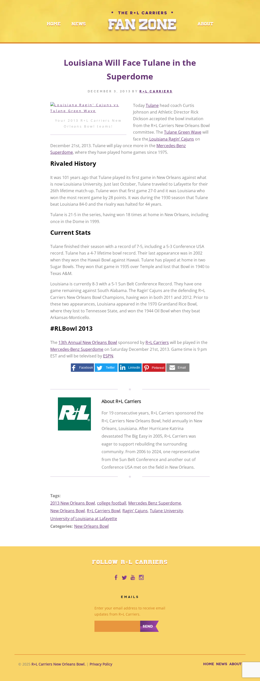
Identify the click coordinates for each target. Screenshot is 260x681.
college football (111, 503)
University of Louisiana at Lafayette (83, 518)
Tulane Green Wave (182, 132)
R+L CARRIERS (155, 91)
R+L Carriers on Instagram (142, 578)
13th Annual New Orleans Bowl (87, 342)
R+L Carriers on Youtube (133, 578)
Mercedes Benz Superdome (154, 503)
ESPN (108, 356)
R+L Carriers (157, 342)
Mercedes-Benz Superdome (76, 349)
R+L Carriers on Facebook (116, 578)
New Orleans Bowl (67, 510)
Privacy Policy (101, 664)
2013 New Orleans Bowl (72, 503)
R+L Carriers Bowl (103, 510)
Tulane (152, 105)
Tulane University (166, 510)
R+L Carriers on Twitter (124, 578)
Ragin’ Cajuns (135, 510)
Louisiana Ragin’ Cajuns (171, 139)
